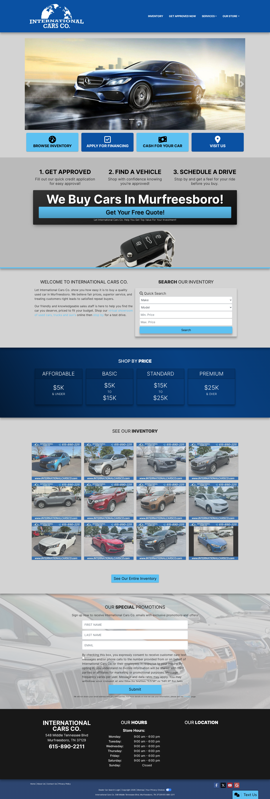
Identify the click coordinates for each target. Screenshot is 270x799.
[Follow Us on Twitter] (223, 785)
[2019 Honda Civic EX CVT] (109, 541)
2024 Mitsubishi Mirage (56, 446)
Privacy (187, 696)
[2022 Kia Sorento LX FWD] (109, 461)
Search (186, 330)
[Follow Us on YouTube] (230, 785)
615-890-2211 (67, 746)
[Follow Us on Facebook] (216, 785)
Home (32, 784)
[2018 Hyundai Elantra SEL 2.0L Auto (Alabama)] (213, 541)
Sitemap (140, 790)
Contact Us (52, 784)
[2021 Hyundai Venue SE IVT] (161, 461)
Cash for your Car (162, 146)
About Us (41, 784)
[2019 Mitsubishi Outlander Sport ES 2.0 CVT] (161, 541)
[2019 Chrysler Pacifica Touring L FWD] (213, 501)
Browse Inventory (52, 146)
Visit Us (218, 146)
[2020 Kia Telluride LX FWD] (56, 501)
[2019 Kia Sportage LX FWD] (161, 501)
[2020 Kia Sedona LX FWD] (213, 461)
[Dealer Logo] (57, 16)
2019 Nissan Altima (56, 526)
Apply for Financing (108, 146)
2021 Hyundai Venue (161, 446)
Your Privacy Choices (155, 790)
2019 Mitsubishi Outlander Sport (161, 528)
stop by (98, 315)
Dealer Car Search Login (109, 790)
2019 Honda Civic (108, 526)
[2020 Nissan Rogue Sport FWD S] (109, 501)
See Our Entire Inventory (135, 578)
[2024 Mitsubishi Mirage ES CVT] (56, 461)
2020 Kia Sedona (214, 446)
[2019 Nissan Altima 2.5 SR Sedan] (56, 541)
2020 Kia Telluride (56, 486)
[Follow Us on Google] (236, 785)
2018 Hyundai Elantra (213, 526)
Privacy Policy (64, 784)
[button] (28, 84)
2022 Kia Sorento (109, 446)
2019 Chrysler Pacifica (213, 486)
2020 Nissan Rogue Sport (109, 486)
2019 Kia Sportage (161, 486)
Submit (135, 689)
